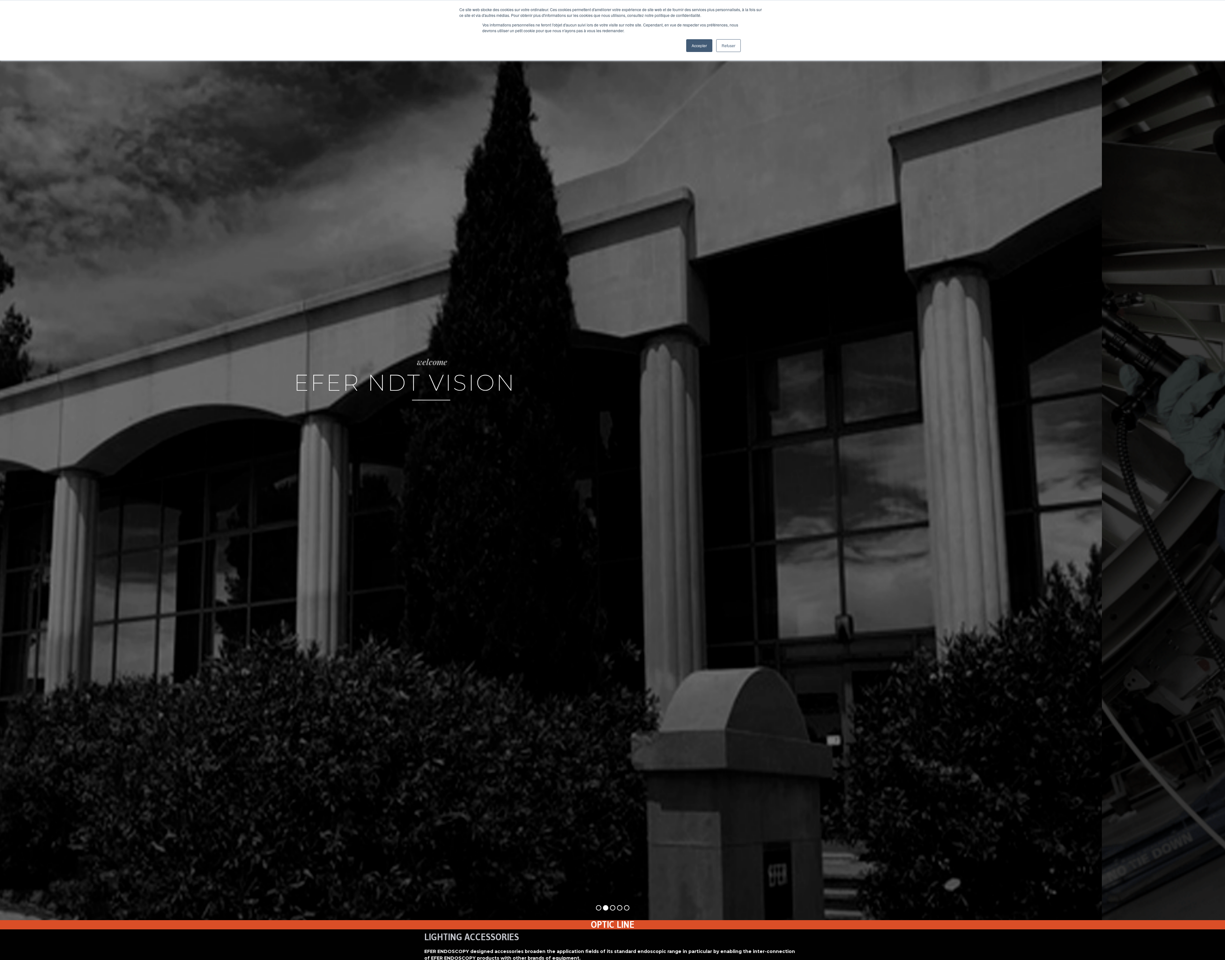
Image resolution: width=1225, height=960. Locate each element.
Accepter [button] (699, 45)
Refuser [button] (728, 45)
